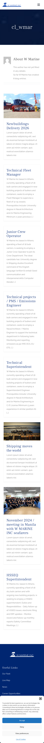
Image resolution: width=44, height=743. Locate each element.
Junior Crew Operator (16, 233)
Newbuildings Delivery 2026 (18, 126)
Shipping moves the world (19, 448)
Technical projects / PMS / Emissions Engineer (21, 301)
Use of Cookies (21, 739)
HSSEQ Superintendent (19, 577)
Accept (22, 720)
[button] (40, 698)
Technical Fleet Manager (19, 172)
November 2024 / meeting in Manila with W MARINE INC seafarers (21, 526)
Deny (22, 727)
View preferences (22, 733)
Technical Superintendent (19, 364)
